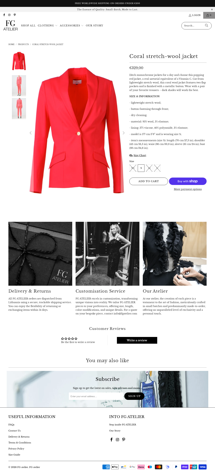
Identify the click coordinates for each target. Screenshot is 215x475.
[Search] (207, 25)
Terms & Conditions (19, 442)
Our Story (114, 430)
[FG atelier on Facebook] (4, 15)
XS (133, 168)
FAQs (11, 424)
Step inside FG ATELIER (122, 424)
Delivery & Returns (19, 436)
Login (196, 15)
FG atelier (22, 467)
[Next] (123, 133)
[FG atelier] (10, 25)
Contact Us (14, 430)
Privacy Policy (16, 448)
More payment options (188, 189)
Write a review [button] (137, 340)
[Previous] (31, 133)
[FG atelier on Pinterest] (14, 15)
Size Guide (14, 454)
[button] (48, 26)
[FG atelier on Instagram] (9, 15)
